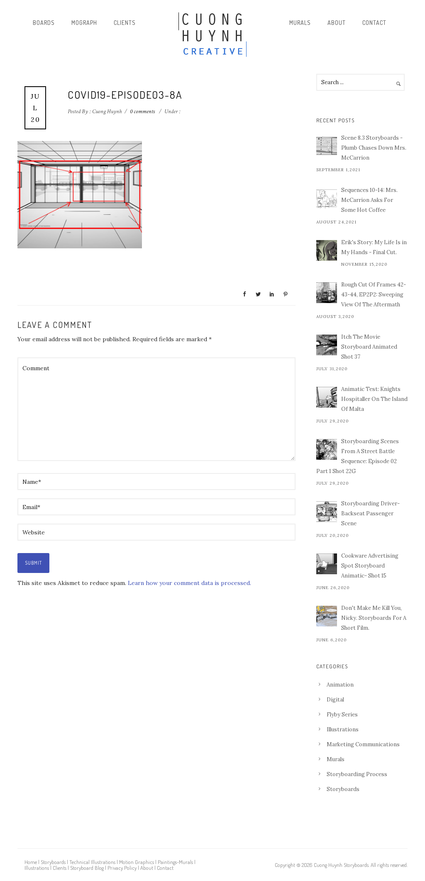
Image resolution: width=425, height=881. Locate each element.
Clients (125, 22)
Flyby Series (342, 714)
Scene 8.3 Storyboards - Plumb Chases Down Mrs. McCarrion (373, 147)
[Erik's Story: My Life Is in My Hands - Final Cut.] (326, 250)
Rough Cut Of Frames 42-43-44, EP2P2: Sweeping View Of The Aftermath (373, 294)
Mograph (84, 22)
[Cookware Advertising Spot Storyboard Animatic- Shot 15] (326, 563)
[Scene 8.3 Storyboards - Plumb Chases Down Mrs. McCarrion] (326, 146)
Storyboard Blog (87, 867)
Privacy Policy (122, 867)
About (336, 22)
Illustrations (343, 729)
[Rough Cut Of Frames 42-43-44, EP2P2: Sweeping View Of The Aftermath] (326, 292)
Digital (335, 699)
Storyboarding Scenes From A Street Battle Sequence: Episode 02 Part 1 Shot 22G (357, 456)
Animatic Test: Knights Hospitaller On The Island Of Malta (374, 399)
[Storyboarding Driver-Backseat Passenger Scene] (326, 511)
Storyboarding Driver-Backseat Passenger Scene (370, 513)
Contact (374, 22)
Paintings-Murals (175, 862)
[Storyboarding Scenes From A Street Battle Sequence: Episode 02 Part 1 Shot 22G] (326, 449)
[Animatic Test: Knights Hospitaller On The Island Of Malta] (326, 397)
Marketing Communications (363, 744)
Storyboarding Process (357, 774)
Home (30, 862)
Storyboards (343, 789)
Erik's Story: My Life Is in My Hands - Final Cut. (374, 247)
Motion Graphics (136, 862)
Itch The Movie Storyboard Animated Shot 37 (369, 346)
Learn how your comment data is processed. (189, 583)
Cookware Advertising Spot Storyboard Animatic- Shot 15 (369, 565)
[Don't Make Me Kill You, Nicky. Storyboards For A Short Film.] (326, 616)
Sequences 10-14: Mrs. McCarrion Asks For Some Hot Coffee (369, 200)
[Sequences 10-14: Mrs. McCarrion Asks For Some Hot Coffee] (326, 198)
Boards (44, 22)
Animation (340, 684)
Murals (300, 22)
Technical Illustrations (92, 862)
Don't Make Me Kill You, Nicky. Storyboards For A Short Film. (373, 617)
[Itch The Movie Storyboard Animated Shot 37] (326, 345)
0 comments (142, 111)
